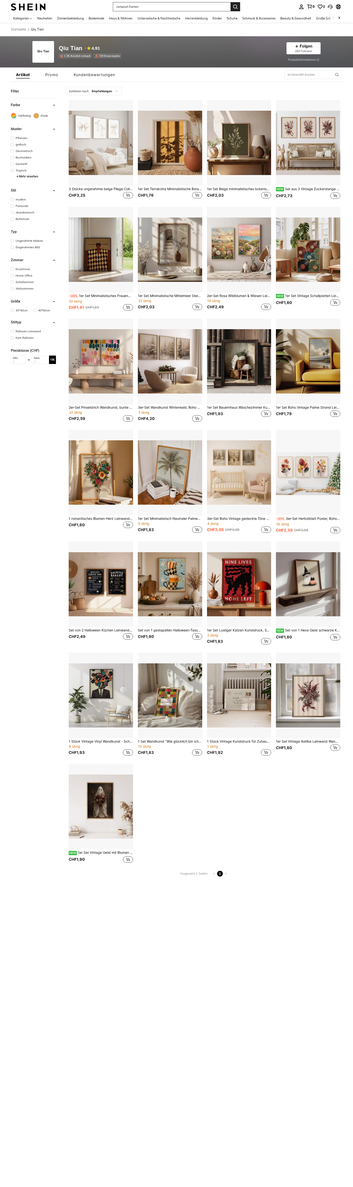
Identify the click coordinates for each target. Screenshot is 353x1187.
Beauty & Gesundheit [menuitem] (295, 18)
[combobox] (94, 91)
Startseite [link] (18, 29)
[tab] (23, 75)
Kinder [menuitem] (217, 18)
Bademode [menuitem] (96, 18)
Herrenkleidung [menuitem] (196, 18)
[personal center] (301, 7)
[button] (330, 7)
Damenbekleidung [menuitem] (70, 18)
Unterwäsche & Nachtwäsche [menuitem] (158, 18)
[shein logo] (28, 6)
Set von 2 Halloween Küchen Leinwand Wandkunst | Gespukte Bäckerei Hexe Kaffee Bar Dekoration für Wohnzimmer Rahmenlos (101, 630)
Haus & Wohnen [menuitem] (121, 18)
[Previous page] (214, 874)
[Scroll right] (339, 18)
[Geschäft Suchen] (337, 75)
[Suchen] (235, 6)
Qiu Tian (70, 48)
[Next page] (226, 874)
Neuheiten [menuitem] (44, 18)
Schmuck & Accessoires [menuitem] (258, 18)
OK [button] (52, 359)
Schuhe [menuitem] (232, 18)
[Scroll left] (333, 18)
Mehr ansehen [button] (28, 176)
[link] (311, 6)
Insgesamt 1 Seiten (193, 873)
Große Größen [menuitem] (326, 18)
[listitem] (76, 56)
